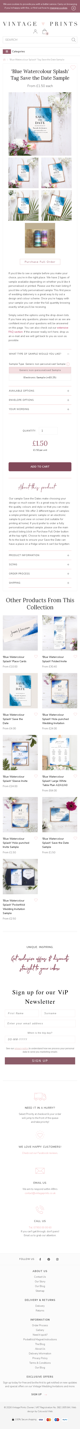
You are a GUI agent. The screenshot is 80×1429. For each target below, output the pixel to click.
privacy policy (22, 1048)
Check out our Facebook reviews (39, 1153)
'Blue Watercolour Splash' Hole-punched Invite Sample (16, 843)
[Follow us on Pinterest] (49, 1259)
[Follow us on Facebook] (40, 1259)
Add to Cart (40, 466)
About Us (40, 1349)
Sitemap (40, 1291)
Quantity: (29, 430)
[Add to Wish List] (73, 67)
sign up (36, 1394)
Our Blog (40, 1286)
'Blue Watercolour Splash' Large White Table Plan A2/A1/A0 (54, 781)
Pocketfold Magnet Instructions (40, 1339)
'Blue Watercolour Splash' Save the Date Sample (55, 843)
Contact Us (40, 1277)
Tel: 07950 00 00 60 (40, 1227)
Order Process (40, 1325)
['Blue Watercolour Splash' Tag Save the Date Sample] (23, 173)
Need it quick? (40, 1335)
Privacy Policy (40, 1358)
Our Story (40, 1281)
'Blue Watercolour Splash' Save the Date (13, 719)
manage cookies (58, 7)
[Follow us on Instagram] (57, 1259)
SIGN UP (40, 1060)
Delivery (40, 1306)
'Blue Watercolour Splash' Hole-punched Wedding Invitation (55, 719)
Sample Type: (17, 364)
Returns (40, 1310)
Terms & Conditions (40, 1363)
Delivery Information (40, 1353)
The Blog (40, 1344)
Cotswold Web (45, 1411)
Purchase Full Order (40, 262)
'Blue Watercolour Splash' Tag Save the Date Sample (36, 59)
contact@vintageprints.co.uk (40, 1193)
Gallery (40, 1330)
